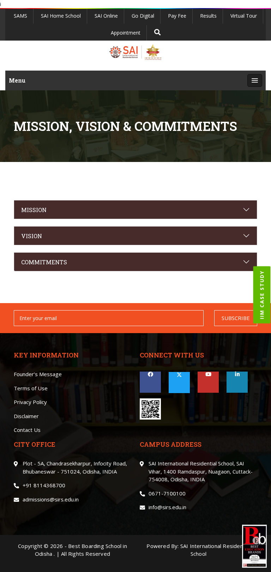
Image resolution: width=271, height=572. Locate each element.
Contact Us (27, 429)
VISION (31, 236)
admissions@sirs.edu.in (51, 499)
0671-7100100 (167, 493)
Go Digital (143, 15)
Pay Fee (177, 15)
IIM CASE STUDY (262, 294)
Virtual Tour (243, 15)
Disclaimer (26, 416)
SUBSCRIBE (236, 317)
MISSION (34, 209)
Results (208, 15)
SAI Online (106, 15)
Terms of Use (31, 388)
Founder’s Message (38, 374)
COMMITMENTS (44, 262)
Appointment (125, 32)
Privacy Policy (30, 401)
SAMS (20, 15)
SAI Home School (61, 15)
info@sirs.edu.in (167, 507)
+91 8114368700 (44, 485)
